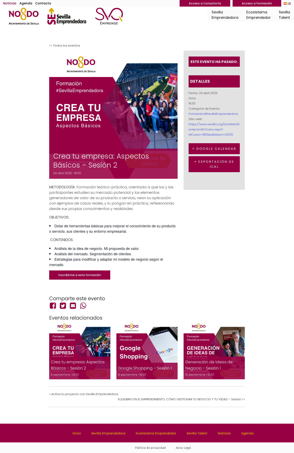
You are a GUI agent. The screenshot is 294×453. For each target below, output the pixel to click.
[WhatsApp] (83, 305)
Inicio (77, 433)
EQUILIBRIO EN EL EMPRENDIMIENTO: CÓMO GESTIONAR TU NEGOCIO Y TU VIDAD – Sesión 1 (181, 399)
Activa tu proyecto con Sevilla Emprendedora (83, 394)
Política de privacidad (150, 448)
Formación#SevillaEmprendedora (213, 114)
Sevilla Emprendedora (108, 433)
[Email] (73, 305)
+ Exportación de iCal (214, 164)
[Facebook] (53, 305)
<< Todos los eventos (64, 45)
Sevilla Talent (197, 433)
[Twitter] (63, 305)
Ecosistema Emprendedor (156, 433)
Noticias (9, 3)
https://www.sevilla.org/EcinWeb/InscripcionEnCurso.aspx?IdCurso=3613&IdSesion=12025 (214, 129)
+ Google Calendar (214, 148)
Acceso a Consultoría (205, 3)
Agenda (25, 3)
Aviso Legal (183, 448)
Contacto (43, 3)
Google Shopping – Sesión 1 (145, 368)
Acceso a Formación (257, 3)
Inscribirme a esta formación (79, 275)
